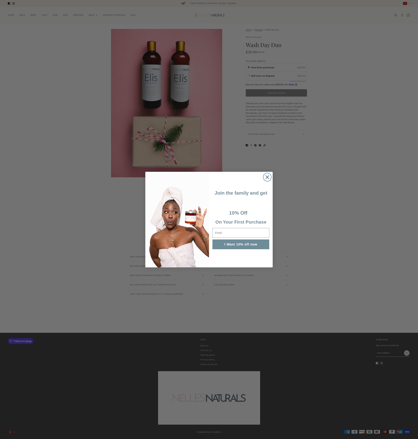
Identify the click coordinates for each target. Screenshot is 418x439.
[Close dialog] (267, 177)
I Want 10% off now (240, 244)
